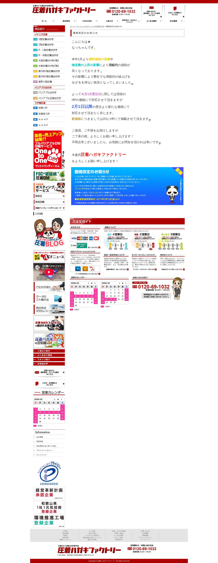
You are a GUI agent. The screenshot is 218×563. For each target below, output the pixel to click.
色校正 (65, 535)
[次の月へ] (96, 283)
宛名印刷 (65, 537)
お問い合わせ (145, 531)
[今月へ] (92, 283)
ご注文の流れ (92, 533)
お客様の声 (118, 539)
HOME (65, 531)
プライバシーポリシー (44, 450)
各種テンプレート (65, 539)
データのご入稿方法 (92, 535)
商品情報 (65, 533)
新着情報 (39, 441)
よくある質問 (118, 535)
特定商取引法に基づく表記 (46, 446)
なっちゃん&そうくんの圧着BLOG (90, 26)
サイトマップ (41, 455)
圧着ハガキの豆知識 (119, 531)
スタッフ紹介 (118, 537)
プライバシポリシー (145, 537)
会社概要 (39, 437)
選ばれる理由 (92, 539)
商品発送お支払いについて (92, 537)
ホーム (72, 26)
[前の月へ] (88, 283)
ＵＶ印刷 (92, 531)
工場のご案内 (118, 533)
